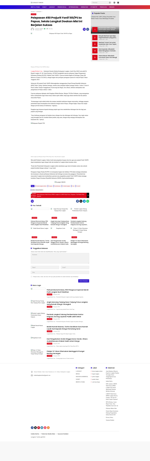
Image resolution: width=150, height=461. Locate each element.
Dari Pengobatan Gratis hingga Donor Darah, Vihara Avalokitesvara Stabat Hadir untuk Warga (60, 242)
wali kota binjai (96, 382)
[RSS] (48, 427)
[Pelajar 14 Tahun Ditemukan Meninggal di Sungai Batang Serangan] (80, 233)
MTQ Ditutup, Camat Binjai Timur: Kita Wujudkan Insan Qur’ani (112, 403)
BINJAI (78, 374)
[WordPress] (41, 427)
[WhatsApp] (87, 201)
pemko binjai (95, 379)
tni (73, 186)
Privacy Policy (109, 417)
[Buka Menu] (118, 3)
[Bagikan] (87, 29)
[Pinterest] (38, 427)
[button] (110, 2)
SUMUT (78, 379)
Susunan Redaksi (110, 420)
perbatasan (58, 186)
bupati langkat (95, 374)
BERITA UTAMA (80, 382)
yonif (78, 186)
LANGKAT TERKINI (39, 28)
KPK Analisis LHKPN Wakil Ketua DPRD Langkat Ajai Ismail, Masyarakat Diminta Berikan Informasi (111, 387)
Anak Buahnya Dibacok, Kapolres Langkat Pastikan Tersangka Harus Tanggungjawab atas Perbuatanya (112, 375)
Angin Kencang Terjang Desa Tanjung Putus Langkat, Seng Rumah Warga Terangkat (60, 223)
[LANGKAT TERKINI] (37, 2)
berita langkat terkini (42, 186)
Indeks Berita (109, 381)
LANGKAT (33, 14)
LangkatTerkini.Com (36, 71)
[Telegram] (84, 201)
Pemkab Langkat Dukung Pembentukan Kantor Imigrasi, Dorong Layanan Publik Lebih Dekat (79, 223)
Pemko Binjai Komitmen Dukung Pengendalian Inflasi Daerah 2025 (112, 412)
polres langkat (95, 376)
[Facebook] (77, 201)
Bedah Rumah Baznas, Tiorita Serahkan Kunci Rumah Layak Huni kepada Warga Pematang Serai (40, 242)
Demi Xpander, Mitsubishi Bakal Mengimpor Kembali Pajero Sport (107, 50)
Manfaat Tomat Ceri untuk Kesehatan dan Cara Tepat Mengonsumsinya (107, 43)
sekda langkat (67, 186)
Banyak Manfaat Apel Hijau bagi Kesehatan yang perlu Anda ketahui (107, 36)
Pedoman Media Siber (111, 408)
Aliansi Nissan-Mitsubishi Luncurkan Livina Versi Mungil (108, 56)
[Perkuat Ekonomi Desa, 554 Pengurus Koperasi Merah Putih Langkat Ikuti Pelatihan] (40, 214)
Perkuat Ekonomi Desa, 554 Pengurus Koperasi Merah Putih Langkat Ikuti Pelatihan (40, 223)
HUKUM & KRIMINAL (82, 376)
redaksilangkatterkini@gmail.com (42, 375)
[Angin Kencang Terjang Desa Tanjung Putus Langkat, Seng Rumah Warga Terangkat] (60, 214)
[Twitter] (80, 201)
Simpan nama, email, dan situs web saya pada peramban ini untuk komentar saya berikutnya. (56, 276)
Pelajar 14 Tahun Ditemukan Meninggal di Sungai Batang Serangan (79, 242)
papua (51, 186)
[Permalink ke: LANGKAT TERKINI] (33, 29)
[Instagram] (45, 427)
